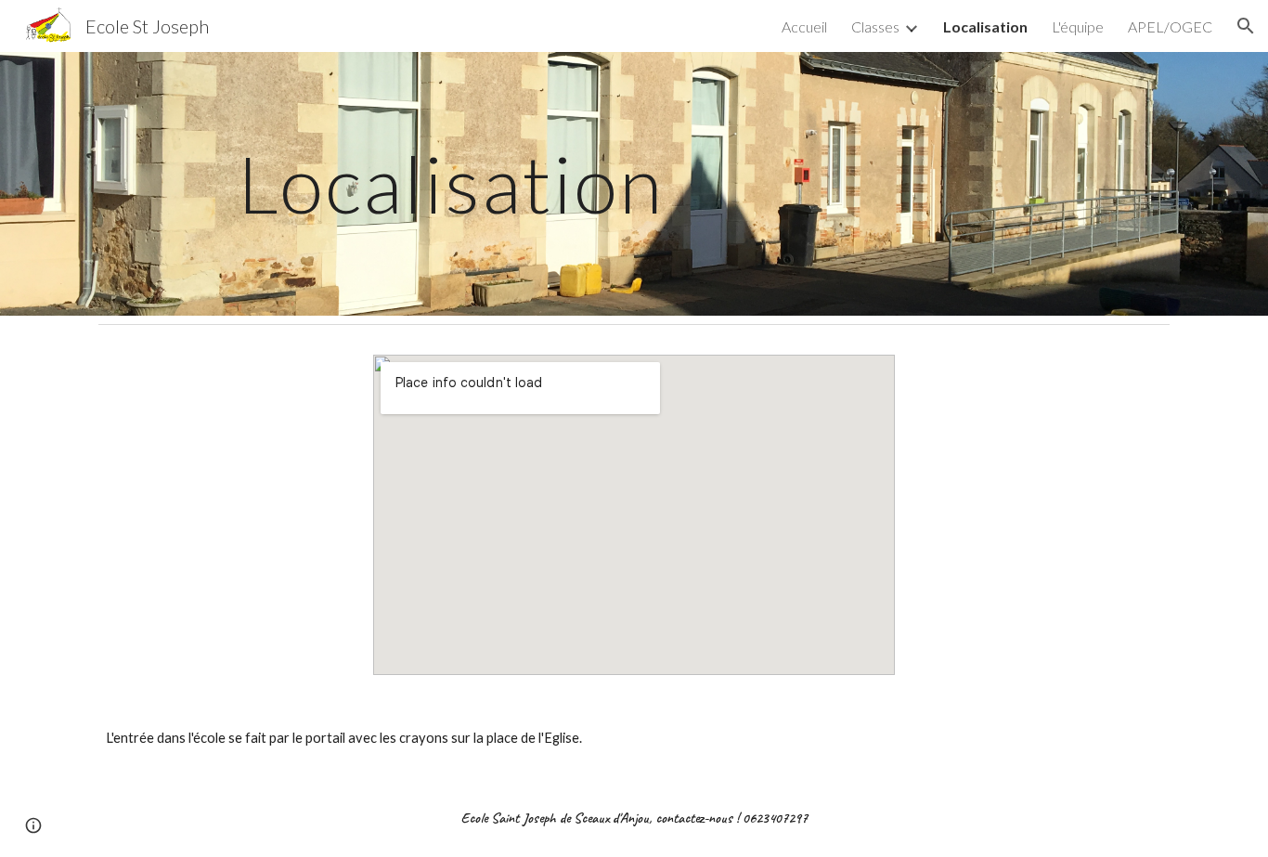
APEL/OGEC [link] (1170, 26)
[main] (451, 183)
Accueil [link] (804, 26)
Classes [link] (875, 26)
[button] (1245, 26)
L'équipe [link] (1078, 26)
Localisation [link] (985, 26)
